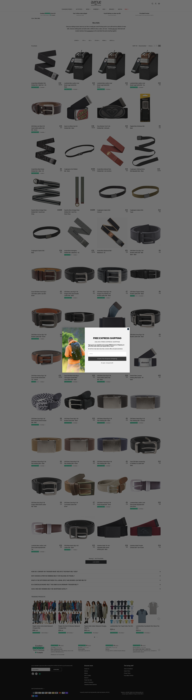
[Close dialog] (128, 329)
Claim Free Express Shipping (107, 358)
